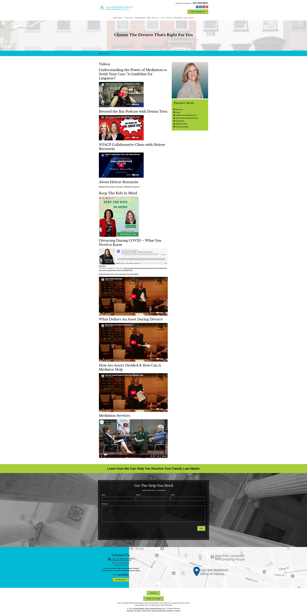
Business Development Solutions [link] (162, 610)
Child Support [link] (179, 121)
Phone (173, 495)
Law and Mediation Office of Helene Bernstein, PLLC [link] (149, 608)
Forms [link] (148, 17)
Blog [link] (185, 17)
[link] (116, 11)
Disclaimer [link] (130, 610)
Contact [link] (191, 17)
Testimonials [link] (177, 17)
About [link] (120, 17)
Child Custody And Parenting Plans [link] (186, 118)
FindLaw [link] (177, 610)
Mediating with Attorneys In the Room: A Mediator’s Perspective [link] (119, 187)
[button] (197, 7)
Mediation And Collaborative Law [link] (186, 115)
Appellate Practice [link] (181, 124)
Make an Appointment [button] (198, 11)
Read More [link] (102, 266)
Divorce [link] (177, 112)
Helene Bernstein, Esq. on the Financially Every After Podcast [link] (119, 274)
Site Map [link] (137, 610)
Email (138, 495)
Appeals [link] (169, 17)
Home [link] (115, 17)
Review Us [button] (153, 593)
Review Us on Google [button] (153, 598)
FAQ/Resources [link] (140, 17)
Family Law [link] (128, 17)
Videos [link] (163, 17)
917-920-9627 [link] (200, 3)
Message (105, 504)
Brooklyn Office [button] (121, 579)
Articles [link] (155, 17)
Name (104, 495)
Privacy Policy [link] (145, 610)
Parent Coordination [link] (181, 126)
